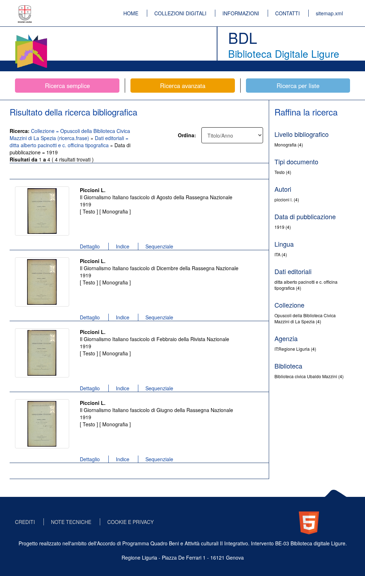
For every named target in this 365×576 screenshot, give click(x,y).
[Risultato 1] (42, 211)
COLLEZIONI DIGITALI (180, 13)
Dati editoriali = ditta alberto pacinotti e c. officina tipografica (69, 141)
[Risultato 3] (42, 353)
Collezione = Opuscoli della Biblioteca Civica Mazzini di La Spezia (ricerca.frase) (70, 134)
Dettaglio (90, 246)
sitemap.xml (329, 13)
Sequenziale (159, 246)
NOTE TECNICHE (71, 521)
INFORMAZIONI (240, 13)
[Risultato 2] (42, 282)
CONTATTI (287, 13)
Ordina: (187, 135)
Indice (122, 246)
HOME (130, 13)
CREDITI (25, 521)
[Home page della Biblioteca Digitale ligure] (31, 36)
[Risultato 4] (42, 424)
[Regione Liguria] (25, 9)
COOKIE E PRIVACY (130, 521)
